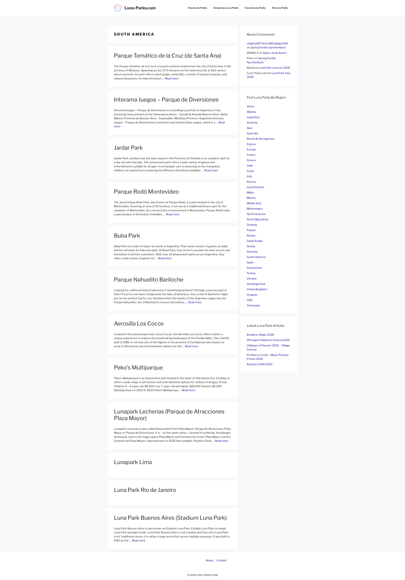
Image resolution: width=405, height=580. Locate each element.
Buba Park (127, 235)
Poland (251, 230)
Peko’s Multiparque (138, 367)
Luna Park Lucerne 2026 (274, 67)
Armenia (252, 122)
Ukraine (252, 278)
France (251, 154)
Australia (252, 133)
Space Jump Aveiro (275, 52)
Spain (250, 262)
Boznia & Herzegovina (260, 138)
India (250, 165)
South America (256, 257)
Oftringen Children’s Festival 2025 (268, 340)
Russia (251, 235)
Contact (222, 560)
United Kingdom (257, 289)
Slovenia (252, 251)
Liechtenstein (255, 187)
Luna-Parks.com (140, 8)
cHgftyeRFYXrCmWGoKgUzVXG (267, 43)
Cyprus (251, 144)
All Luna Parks (280, 7)
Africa (250, 106)
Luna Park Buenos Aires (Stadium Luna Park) (170, 517)
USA (249, 300)
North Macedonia (257, 219)
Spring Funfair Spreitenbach (268, 47)
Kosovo (251, 181)
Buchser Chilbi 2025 (259, 364)
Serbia (251, 246)
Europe (251, 149)
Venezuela (253, 305)
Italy (249, 176)
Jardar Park (128, 147)
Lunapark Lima (133, 462)
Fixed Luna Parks (197, 7)
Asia (249, 128)
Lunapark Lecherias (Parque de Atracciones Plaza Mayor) (169, 415)
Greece (251, 160)
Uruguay (252, 294)
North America (256, 214)
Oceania (252, 224)
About (209, 560)
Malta (250, 192)
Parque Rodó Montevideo (146, 191)
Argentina (253, 117)
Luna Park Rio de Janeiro (145, 490)
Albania (251, 111)
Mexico (251, 197)
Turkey (251, 273)
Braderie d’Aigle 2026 (260, 334)
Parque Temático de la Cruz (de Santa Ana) (167, 55)
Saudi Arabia (254, 240)
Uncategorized (256, 283)
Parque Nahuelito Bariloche (148, 279)
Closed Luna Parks (255, 7)
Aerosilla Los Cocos (139, 323)
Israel (250, 171)
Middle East (254, 203)
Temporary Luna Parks (225, 7)
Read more (171, 78)
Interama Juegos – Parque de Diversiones (166, 99)
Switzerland (254, 267)
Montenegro (254, 208)
